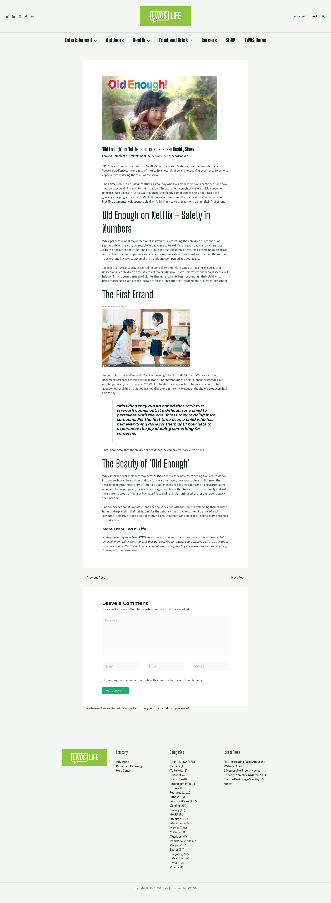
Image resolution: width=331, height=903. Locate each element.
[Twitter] (7, 16)
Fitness (174, 797)
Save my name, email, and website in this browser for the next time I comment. (156, 680)
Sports (174, 849)
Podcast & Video (181, 841)
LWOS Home (255, 40)
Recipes (175, 845)
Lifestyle (175, 819)
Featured (176, 792)
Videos (174, 867)
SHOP (230, 40)
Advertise (122, 761)
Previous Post (94, 577)
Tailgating (176, 854)
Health (139, 40)
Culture (175, 770)
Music (173, 832)
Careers (209, 40)
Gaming (175, 805)
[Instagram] (19, 16)
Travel (174, 863)
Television (154, 156)
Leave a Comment (113, 156)
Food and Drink (173, 40)
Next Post (239, 577)
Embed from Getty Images (114, 307)
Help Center (124, 770)
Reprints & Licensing (129, 766)
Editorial (175, 775)
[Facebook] (26, 16)
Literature (176, 823)
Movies (174, 827)
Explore (175, 788)
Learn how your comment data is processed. (161, 708)
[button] (300, 16)
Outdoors (115, 40)
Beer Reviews (178, 761)
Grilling (174, 810)
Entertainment (78, 40)
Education (176, 779)
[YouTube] (32, 16)
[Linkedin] (13, 16)
